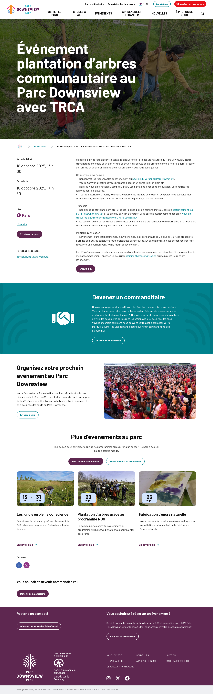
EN (146, 4)
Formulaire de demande (108, 340)
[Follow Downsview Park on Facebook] (127, 678)
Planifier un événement (122, 636)
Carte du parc (31, 234)
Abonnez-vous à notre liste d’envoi (39, 626)
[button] (190, 4)
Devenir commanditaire (32, 593)
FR (140, 4)
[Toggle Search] (202, 13)
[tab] (37, 216)
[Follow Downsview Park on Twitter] (117, 678)
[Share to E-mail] (26, 565)
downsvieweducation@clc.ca (33, 256)
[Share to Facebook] (19, 565)
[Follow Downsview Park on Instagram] (109, 678)
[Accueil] (24, 9)
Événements (40, 146)
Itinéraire (22, 224)
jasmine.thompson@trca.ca (141, 255)
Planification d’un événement (125, 461)
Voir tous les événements (86, 461)
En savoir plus (27, 414)
